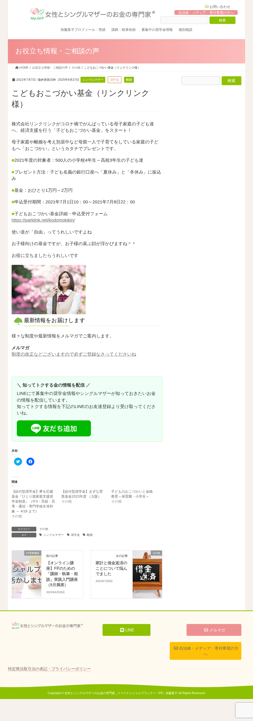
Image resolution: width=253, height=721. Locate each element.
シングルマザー (53, 535)
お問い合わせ (220, 7)
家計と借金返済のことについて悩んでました (111, 568)
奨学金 (75, 535)
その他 (43, 529)
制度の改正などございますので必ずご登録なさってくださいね (74, 354)
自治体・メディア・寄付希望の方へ (206, 12)
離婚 (90, 535)
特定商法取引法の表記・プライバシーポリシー (49, 669)
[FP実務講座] (26, 560)
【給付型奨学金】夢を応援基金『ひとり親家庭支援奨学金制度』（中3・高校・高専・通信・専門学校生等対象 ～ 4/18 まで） (33, 501)
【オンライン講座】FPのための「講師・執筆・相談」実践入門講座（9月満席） (62, 574)
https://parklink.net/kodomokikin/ (43, 220)
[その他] (147, 560)
